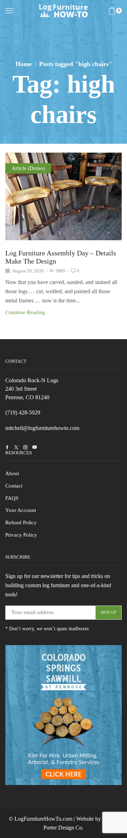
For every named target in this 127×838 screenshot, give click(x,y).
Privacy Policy (21, 535)
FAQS (11, 498)
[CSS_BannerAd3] (63, 715)
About (12, 473)
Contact (13, 486)
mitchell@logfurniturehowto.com (42, 428)
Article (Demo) (28, 168)
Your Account (20, 510)
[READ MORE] (63, 195)
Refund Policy (21, 522)
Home (24, 63)
